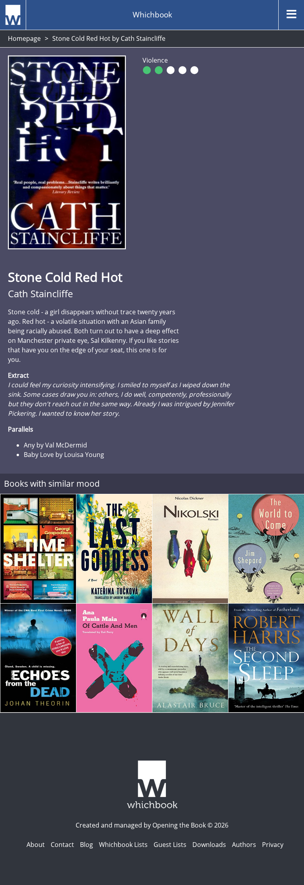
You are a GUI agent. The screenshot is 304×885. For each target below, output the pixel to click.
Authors (244, 844)
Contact (62, 844)
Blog (86, 844)
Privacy (272, 844)
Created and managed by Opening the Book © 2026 (152, 825)
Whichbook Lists (123, 844)
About (36, 844)
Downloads (209, 844)
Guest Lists (170, 844)
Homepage (24, 38)
